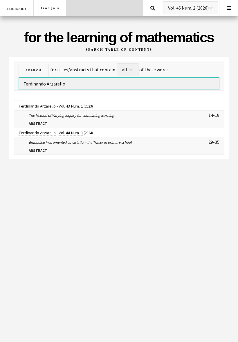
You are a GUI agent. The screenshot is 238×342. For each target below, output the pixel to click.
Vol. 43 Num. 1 (71, 106)
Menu (228, 8)
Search (152, 8)
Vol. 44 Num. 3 (71, 132)
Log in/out (16, 9)
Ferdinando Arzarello (37, 106)
